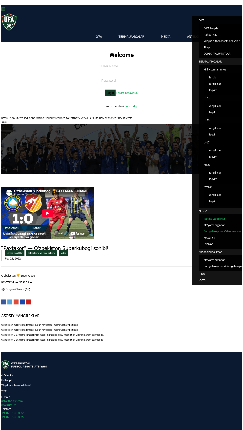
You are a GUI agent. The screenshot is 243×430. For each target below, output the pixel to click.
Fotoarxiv (209, 237)
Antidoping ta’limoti (210, 252)
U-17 (206, 142)
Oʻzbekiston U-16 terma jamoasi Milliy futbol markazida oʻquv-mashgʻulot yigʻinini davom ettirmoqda (52, 339)
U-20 (206, 120)
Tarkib (212, 77)
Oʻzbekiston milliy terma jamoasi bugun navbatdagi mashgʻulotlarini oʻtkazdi (39, 324)
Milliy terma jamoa (215, 69)
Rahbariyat (210, 34)
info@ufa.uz (8, 405)
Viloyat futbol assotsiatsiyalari (222, 41)
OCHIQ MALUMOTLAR (217, 53)
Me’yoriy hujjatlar (214, 225)
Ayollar (208, 187)
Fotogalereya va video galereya (223, 266)
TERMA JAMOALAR (210, 61)
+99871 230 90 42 (12, 413)
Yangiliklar (215, 83)
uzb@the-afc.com (12, 401)
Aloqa (207, 47)
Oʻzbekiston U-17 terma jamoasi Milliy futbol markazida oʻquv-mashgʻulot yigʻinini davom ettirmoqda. (52, 334)
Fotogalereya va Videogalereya (222, 231)
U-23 (206, 98)
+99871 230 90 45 (12, 417)
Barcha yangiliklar (214, 218)
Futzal (207, 164)
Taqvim (213, 90)
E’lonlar (208, 244)
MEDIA (203, 210)
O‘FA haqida (7, 375)
